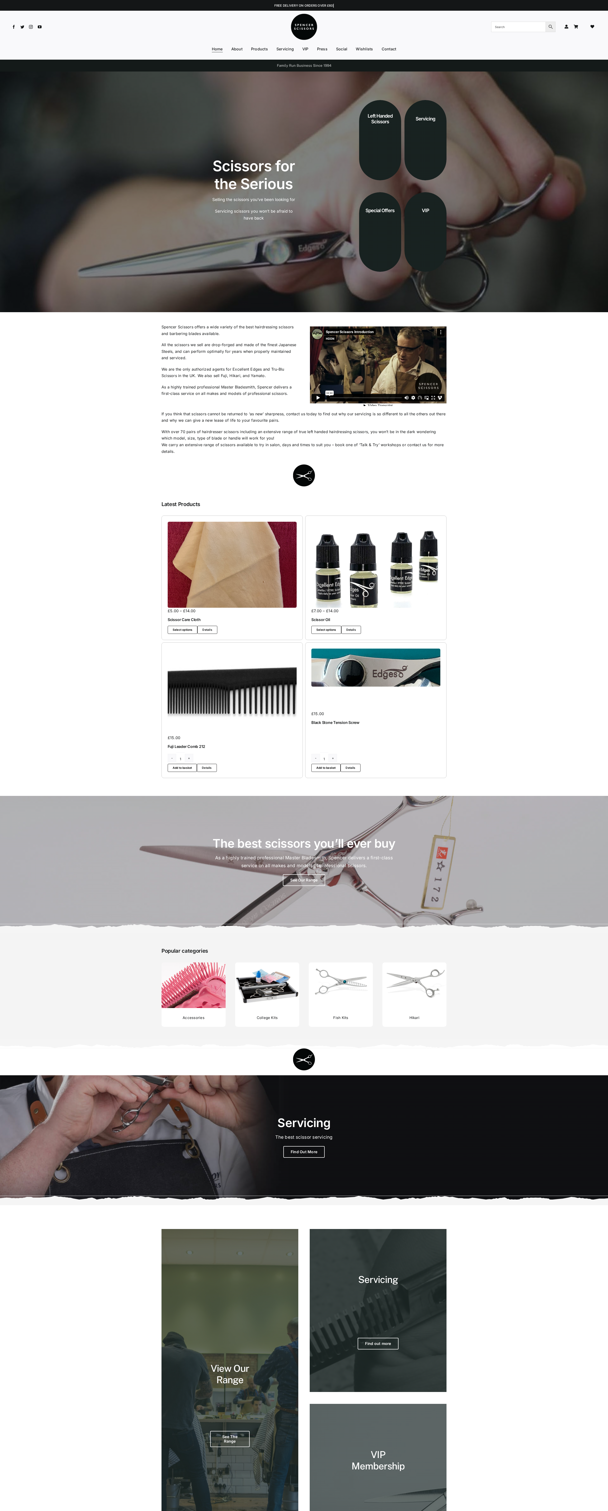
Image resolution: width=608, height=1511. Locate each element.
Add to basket (182, 768)
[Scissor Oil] (375, 565)
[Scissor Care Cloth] (232, 565)
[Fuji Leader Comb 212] (232, 692)
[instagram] (31, 27)
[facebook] (14, 27)
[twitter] (22, 27)
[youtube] (40, 27)
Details (207, 629)
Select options (183, 629)
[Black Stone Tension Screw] (375, 668)
